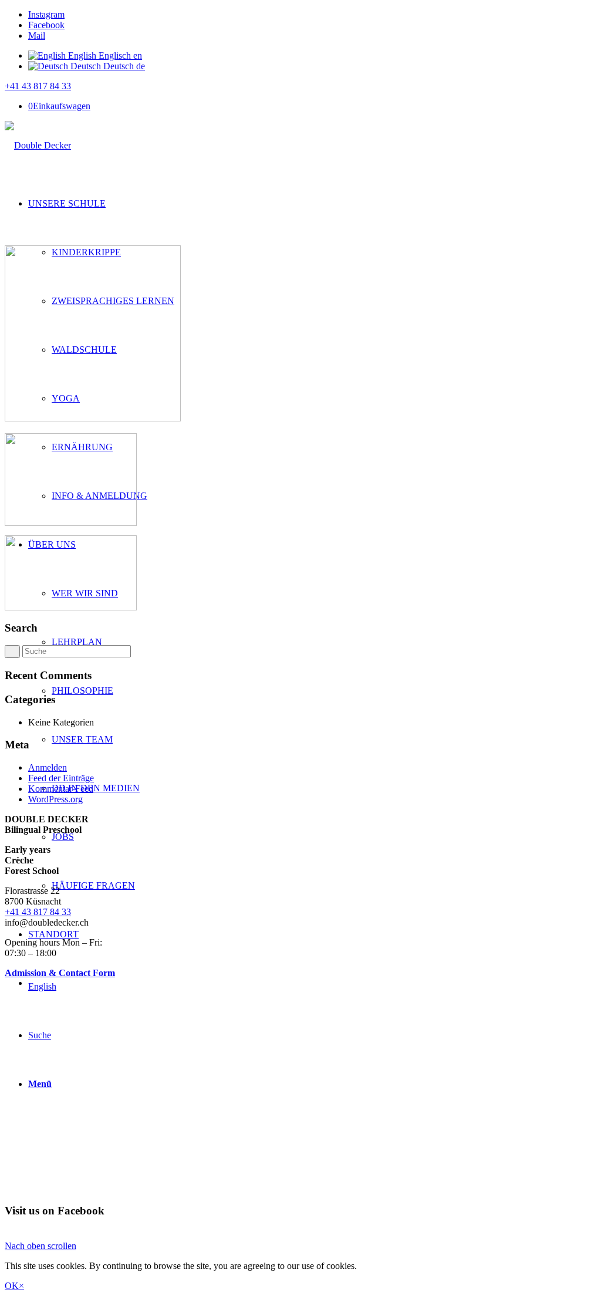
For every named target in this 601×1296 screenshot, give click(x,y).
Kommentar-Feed (60, 789)
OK (12, 1286)
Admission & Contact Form (60, 973)
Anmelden (47, 767)
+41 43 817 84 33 (38, 86)
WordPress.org (55, 799)
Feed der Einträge (61, 778)
